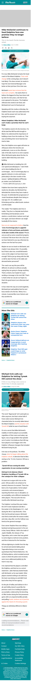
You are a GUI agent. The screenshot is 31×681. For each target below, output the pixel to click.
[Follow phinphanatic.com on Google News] (27, 303)
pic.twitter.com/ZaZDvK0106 (11, 181)
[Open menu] (3, 2)
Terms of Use (5, 655)
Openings (18, 643)
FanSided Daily (20, 649)
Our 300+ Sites (19, 646)
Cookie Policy (19, 655)
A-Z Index (4, 663)
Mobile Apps (5, 649)
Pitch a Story (5, 652)
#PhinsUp (23, 179)
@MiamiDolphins (13, 179)
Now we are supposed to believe (12, 225)
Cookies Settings (20, 663)
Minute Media (10, 667)
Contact (4, 646)
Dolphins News (10, 360)
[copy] (12, 48)
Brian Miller (7, 45)
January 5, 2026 (20, 184)
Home (3, 360)
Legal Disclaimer (6, 658)
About (3, 643)
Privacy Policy (19, 652)
